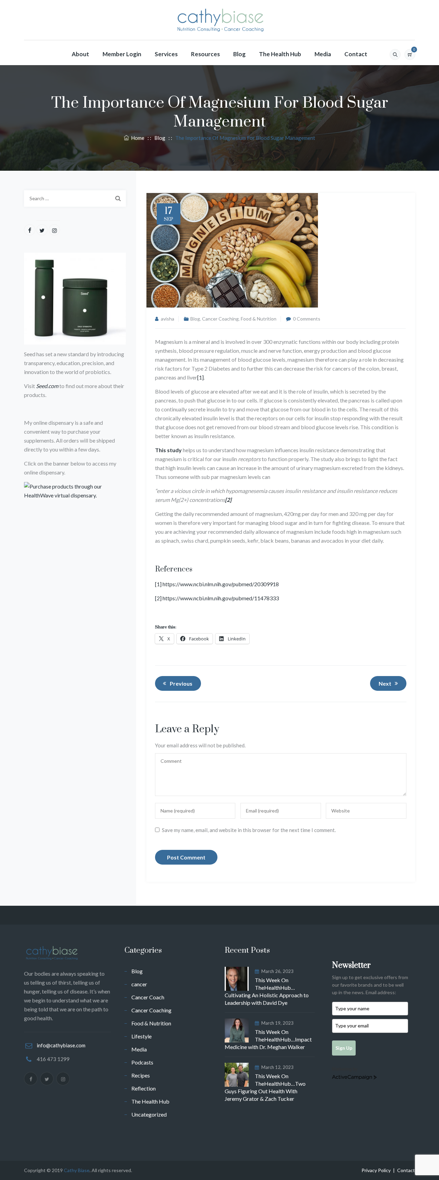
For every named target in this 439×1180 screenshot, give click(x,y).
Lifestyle (141, 1036)
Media (323, 54)
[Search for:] (75, 198)
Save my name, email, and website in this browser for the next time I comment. (249, 830)
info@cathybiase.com (61, 1045)
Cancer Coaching (220, 319)
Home (136, 138)
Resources (205, 54)
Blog (239, 54)
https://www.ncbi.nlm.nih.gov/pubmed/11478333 (221, 598)
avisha (167, 319)
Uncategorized (149, 1114)
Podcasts (142, 1062)
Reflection (143, 1088)
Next (385, 683)
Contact (355, 54)
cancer (139, 984)
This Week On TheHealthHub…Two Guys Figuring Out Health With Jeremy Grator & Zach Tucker (265, 1087)
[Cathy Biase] (219, 20)
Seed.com (47, 386)
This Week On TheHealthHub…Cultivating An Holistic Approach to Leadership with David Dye (267, 991)
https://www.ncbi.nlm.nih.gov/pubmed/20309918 (221, 584)
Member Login (122, 54)
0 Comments (306, 319)
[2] (158, 598)
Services (166, 54)
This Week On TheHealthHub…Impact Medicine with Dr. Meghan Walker (268, 1039)
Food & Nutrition (258, 319)
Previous (181, 683)
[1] (200, 377)
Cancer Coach (147, 997)
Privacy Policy (376, 1170)
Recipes (140, 1075)
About (80, 54)
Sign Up (343, 1048)
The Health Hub (280, 54)
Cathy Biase (77, 1170)
